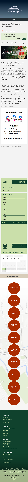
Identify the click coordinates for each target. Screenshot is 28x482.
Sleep (14, 325)
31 (3, 271)
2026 (4, 197)
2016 (4, 219)
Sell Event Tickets (7, 444)
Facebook (5, 432)
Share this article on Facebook (25, 39)
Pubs (14, 300)
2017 (4, 216)
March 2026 (6, 190)
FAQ (4, 457)
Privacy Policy (6, 460)
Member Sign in (6, 454)
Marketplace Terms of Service (10, 448)
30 (24, 269)
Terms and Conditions (8, 459)
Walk (14, 350)
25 (7, 269)
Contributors (6, 422)
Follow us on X (6, 433)
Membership (6, 446)
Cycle (14, 362)
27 (14, 269)
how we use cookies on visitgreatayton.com (16, 476)
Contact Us (5, 456)
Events (21, 246)
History (4, 420)
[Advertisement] (14, 164)
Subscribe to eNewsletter (18, 222)
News (22, 182)
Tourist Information (7, 419)
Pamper (14, 387)
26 (11, 269)
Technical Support (7, 462)
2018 (4, 214)
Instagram (5, 435)
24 (3, 269)
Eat (14, 312)
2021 (4, 207)
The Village (5, 417)
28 (18, 269)
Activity (14, 399)
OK (14, 480)
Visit (14, 374)
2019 (4, 212)
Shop (14, 337)
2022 (4, 204)
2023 (4, 202)
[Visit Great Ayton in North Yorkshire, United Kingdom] (14, 9)
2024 (4, 199)
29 (21, 269)
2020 (4, 209)
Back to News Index (9, 31)
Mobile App (5, 430)
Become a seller (6, 443)
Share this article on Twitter (23, 39)
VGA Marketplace (7, 441)
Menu (14, 19)
